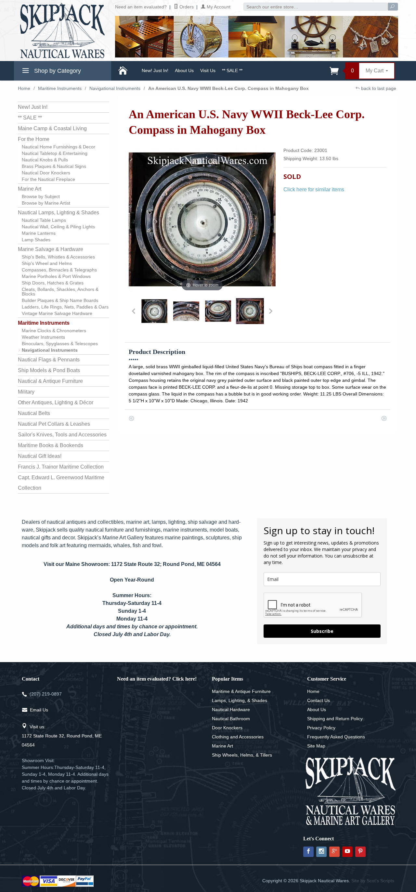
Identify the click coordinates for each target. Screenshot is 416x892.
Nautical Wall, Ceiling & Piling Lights (58, 226)
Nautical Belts (34, 413)
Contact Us (318, 700)
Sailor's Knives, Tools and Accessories (62, 434)
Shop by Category (56, 71)
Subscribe (322, 631)
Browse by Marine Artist (46, 203)
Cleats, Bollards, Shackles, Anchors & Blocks (60, 291)
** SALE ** (232, 70)
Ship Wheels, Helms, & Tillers (242, 755)
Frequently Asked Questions (336, 736)
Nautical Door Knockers (46, 172)
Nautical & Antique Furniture (50, 381)
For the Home (33, 139)
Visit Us (207, 70)
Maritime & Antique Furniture (241, 691)
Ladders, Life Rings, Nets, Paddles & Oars (65, 307)
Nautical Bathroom (231, 718)
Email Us (39, 709)
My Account (217, 6)
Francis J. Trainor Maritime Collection (61, 467)
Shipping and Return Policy (335, 718)
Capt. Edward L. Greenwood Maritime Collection (61, 483)
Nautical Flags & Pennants (49, 359)
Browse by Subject (41, 196)
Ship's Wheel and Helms (47, 263)
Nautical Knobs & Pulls (45, 159)
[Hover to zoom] (202, 219)
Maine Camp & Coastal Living (52, 128)
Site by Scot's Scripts (372, 880)
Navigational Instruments (114, 88)
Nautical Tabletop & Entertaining (54, 153)
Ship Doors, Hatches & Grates (53, 283)
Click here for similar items (313, 189)
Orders (186, 6)
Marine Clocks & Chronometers (54, 330)
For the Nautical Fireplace (48, 179)
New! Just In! (155, 70)
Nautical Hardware (231, 709)
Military (26, 392)
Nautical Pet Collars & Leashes (54, 424)
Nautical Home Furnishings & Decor (58, 146)
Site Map (316, 745)
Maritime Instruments (60, 88)
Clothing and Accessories (238, 736)
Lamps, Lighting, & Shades (239, 700)
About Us (184, 70)
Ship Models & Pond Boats (49, 370)
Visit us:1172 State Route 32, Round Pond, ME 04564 (62, 736)
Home (24, 88)
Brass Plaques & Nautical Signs (54, 166)
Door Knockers (227, 727)
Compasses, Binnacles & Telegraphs (59, 270)
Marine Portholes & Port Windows (56, 276)
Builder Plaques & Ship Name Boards (60, 300)
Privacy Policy (321, 727)
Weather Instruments (43, 337)
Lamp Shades (36, 239)
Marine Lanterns (39, 233)
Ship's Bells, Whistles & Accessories (58, 257)
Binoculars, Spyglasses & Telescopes (60, 343)
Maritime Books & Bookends (50, 445)
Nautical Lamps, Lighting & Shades (58, 212)
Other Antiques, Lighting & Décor (55, 402)
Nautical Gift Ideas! (39, 456)
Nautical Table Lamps (44, 220)
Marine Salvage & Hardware (50, 249)
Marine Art (29, 189)
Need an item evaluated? (141, 6)
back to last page (378, 88)
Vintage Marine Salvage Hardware (57, 313)
